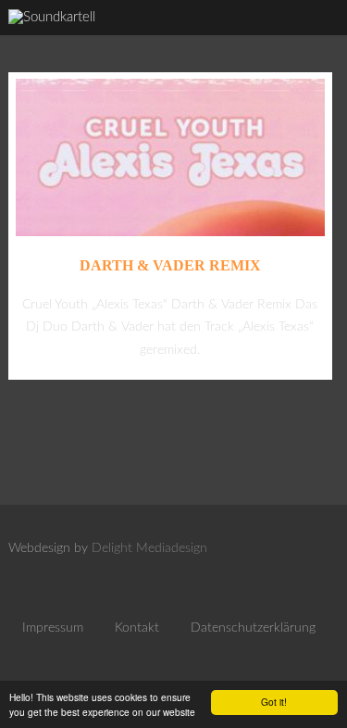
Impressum (52, 627)
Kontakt (137, 627)
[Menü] (315, 37)
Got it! (274, 702)
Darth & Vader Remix (170, 265)
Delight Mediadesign (149, 548)
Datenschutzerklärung (253, 627)
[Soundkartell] (51, 17)
